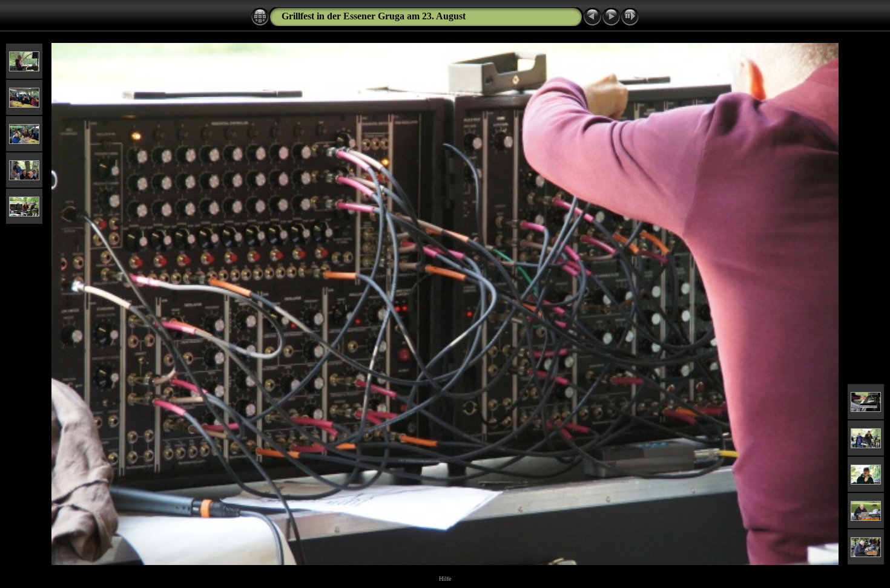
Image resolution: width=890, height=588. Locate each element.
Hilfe (445, 578)
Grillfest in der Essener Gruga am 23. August (374, 16)
